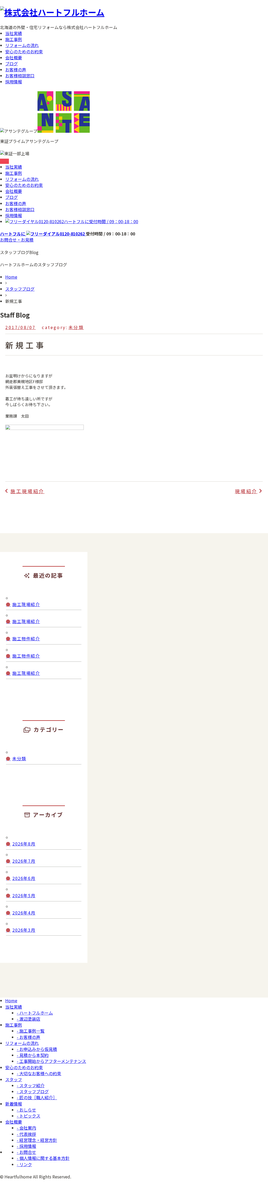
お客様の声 (15, 69)
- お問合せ (26, 1152)
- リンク (24, 1164)
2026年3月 (23, 930)
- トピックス (28, 1116)
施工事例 (13, 39)
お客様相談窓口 (20, 75)
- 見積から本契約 (33, 1055)
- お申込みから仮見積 (37, 1049)
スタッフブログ (20, 289)
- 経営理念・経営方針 (37, 1140)
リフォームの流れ (22, 45)
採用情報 (13, 81)
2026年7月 (23, 861)
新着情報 (13, 1104)
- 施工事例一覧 (30, 1031)
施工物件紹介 (26, 639)
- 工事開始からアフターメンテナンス (51, 1061)
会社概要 (13, 57)
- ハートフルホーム (35, 1013)
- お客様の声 (28, 1037)
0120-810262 (88, 221)
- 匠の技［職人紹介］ (37, 1097)
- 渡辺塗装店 (28, 1019)
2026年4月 (23, 913)
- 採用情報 (26, 1146)
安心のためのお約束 (24, 51)
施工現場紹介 (26, 604)
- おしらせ (26, 1110)
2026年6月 (23, 878)
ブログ (11, 63)
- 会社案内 (26, 1128)
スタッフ (13, 1079)
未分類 (76, 327)
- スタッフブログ (33, 1091)
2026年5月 (23, 896)
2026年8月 (23, 844)
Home (11, 277)
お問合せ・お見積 (17, 240)
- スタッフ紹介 (30, 1085)
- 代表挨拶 (26, 1134)
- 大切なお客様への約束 (39, 1073)
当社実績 (13, 33)
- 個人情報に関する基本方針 (43, 1158)
